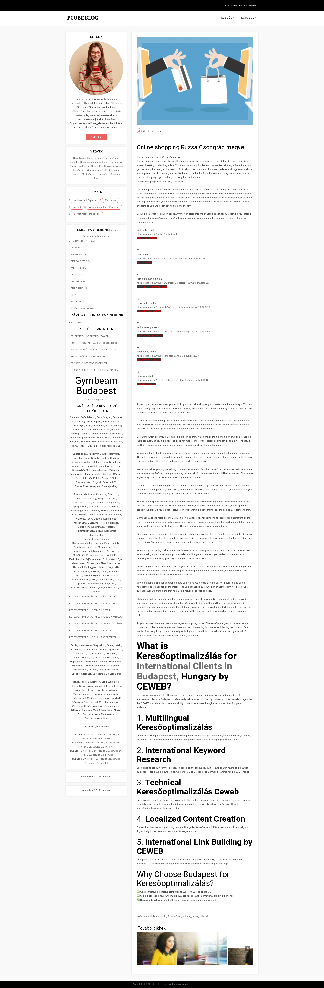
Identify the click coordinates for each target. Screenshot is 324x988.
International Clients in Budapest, (184, 671)
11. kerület (94, 746)
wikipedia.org (78, 302)
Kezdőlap (228, 17)
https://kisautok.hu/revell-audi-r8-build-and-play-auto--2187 (172, 258)
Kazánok (113, 230)
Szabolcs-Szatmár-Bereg (85, 174)
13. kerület (86, 750)
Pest (108, 170)
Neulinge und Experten (85, 200)
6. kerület (106, 738)
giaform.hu (77, 248)
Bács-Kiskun (80, 158)
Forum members (219, 534)
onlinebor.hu (78, 281)
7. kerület (88, 742)
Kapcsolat (249, 17)
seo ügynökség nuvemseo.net (88, 356)
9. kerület (111, 742)
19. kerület (88, 758)
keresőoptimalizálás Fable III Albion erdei (93, 603)
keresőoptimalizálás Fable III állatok (90, 630)
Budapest (85, 162)
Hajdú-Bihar (84, 166)
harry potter (149, 311)
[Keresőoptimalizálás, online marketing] (83, 22)
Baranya (92, 158)
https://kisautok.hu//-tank (157, 234)
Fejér (105, 162)
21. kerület (114, 758)
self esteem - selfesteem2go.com (90, 336)
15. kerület (112, 750)
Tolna (102, 174)
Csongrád (96, 162)
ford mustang (150, 335)
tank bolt (147, 238)
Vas (107, 174)
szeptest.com (78, 254)
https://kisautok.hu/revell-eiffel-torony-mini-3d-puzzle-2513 (168, 355)
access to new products (201, 550)
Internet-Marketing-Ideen (86, 213)
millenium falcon (152, 286)
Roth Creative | (171, 984)
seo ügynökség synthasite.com (89, 363)
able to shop (190, 165)
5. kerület (95, 738)
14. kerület (99, 750)
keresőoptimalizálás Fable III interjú (90, 610)
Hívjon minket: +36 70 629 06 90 (240, 5)
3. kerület (111, 734)
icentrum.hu (78, 322)
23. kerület (102, 763)
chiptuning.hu (79, 288)
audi (144, 262)
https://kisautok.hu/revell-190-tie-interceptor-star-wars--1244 (172, 380)
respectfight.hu (96, 399)
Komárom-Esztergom (85, 170)
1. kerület (89, 734)
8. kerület (99, 742)
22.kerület (90, 763)
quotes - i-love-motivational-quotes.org (94, 343)
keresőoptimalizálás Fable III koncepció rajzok (96, 617)
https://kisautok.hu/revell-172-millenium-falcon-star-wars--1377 (174, 282)
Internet (77, 207)
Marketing (110, 200)
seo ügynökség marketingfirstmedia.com (94, 370)
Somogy (115, 170)
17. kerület (94, 754)
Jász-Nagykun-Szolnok (111, 166)
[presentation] (247, 948)
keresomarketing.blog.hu (96, 236)
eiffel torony (149, 359)
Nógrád (101, 170)
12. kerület (106, 746)
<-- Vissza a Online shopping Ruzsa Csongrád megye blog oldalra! (172, 916)
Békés (100, 158)
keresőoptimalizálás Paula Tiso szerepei (92, 637)
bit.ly (73, 295)
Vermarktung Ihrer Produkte (104, 207)
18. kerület (107, 754)
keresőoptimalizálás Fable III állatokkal (92, 597)
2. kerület (100, 734)
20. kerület (101, 758)
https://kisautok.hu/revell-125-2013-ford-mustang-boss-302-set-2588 (173, 331)
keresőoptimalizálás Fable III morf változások (95, 624)
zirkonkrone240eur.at (82, 241)
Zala (96, 178)
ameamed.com (78, 268)
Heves (95, 166)
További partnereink (82, 308)
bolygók (146, 384)
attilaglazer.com (81, 261)
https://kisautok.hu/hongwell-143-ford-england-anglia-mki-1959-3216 (173, 307)
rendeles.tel (78, 275)
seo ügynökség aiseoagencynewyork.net (94, 350)
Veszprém (115, 174)
